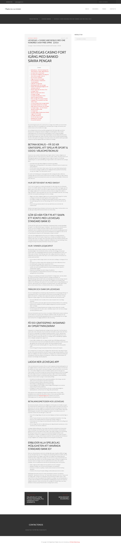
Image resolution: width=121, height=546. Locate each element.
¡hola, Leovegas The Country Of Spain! (39, 98)
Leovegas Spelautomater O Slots (38, 95)
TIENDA (104, 9)
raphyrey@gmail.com (19, 2)
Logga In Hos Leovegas (36, 113)
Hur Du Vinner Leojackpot (36, 77)
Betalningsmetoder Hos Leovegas (38, 85)
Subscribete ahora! (94, 39)
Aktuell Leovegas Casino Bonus (38, 92)
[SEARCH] (114, 2)
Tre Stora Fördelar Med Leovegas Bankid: (40, 103)
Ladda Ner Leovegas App (36, 83)
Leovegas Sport (34, 110)
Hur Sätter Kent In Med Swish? (37, 73)
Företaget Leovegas (35, 94)
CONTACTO (113, 9)
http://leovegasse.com (44, 395)
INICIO (87, 9)
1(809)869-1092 (9, 2)
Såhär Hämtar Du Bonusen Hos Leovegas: (40, 106)
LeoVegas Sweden (46, 18)
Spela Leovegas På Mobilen (37, 97)
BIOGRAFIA (95, 9)
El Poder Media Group (75, 542)
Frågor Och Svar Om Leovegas (37, 79)
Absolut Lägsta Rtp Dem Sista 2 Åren (39, 89)
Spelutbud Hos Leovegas (36, 118)
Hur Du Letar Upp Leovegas (37, 117)
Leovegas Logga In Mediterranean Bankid (40, 112)
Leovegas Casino (34, 91)
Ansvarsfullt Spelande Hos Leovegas (39, 104)
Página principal (33, 18)
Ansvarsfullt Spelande (36, 120)
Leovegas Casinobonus (36, 115)
